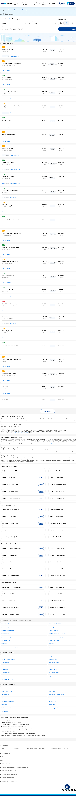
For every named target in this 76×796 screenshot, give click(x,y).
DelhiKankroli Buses (9, 594)
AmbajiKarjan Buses (57, 537)
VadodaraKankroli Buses (10, 607)
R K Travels (4, 643)
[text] (2, 10)
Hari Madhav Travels (6, 672)
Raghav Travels (5, 662)
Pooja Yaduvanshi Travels (7, 701)
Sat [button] (72, 23)
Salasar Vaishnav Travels (7, 679)
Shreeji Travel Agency (6, 623)
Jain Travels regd (5, 627)
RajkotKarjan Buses (9, 516)
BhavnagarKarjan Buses (58, 523)
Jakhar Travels (4, 698)
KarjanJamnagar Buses (10, 484)
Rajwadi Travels (5, 633)
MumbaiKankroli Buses (58, 607)
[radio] (6, 19)
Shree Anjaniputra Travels (7, 630)
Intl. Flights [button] (26, 10)
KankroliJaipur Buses (57, 548)
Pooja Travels (4, 711)
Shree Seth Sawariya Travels (8, 637)
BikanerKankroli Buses (57, 614)
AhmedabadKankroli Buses (11, 587)
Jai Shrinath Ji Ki (5, 694)
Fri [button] (66, 23)
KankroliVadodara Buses (10, 569)
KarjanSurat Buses (56, 471)
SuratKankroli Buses (57, 600)
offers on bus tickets (9, 459)
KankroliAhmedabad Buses (11, 548)
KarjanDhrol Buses (56, 477)
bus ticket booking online (49, 443)
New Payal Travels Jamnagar (8, 659)
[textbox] (14, 24)
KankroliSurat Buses (57, 562)
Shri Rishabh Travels (6, 708)
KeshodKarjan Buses (57, 530)
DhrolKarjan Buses (56, 516)
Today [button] (61, 23)
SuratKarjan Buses (56, 509)
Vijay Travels (4, 704)
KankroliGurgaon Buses (10, 575)
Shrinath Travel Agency (7, 691)
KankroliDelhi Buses (9, 555)
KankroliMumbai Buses (58, 569)
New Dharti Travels (5, 666)
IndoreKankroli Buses (57, 594)
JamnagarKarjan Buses (10, 523)
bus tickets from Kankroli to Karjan (21, 432)
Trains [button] (17, 10)
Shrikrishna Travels (5, 640)
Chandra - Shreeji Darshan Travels (9, 647)
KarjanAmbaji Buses (57, 498)
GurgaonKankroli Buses (10, 614)
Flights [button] (3, 10)
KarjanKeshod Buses (57, 491)
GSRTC (3, 656)
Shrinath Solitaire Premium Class (9, 688)
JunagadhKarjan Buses (10, 530)
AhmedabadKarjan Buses (11, 509)
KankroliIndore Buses (57, 555)
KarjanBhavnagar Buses (58, 484)
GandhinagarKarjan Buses (11, 537)
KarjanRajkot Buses (9, 477)
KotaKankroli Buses (9, 600)
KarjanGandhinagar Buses (11, 498)
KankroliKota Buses (9, 562)
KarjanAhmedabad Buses (11, 471)
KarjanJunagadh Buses (10, 491)
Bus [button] (11, 10)
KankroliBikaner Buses (57, 575)
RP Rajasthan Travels (6, 676)
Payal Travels (4, 669)
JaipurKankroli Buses (57, 587)
